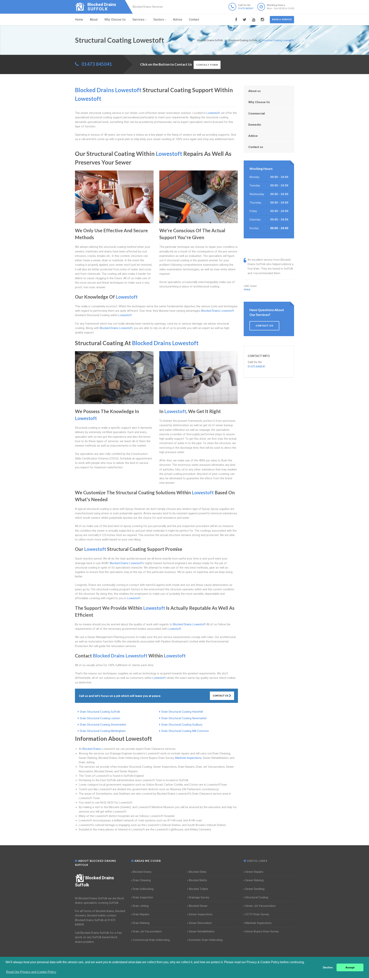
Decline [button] (328, 967)
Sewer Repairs (254, 872)
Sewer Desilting (254, 889)
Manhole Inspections (188, 758)
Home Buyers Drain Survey (262, 931)
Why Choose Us (115, 19)
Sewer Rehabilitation (201, 931)
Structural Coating (256, 897)
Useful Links (256, 860)
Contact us (255, 147)
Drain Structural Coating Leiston (100, 718)
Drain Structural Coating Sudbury (181, 724)
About (94, 19)
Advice (177, 19)
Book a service (282, 19)
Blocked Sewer (198, 906)
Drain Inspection (143, 897)
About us (254, 91)
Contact (194, 19)
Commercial (256, 113)
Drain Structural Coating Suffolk (100, 711)
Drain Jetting (141, 906)
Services (138, 19)
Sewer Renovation (200, 923)
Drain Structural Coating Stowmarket (103, 724)
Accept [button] (350, 967)
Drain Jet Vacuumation (147, 931)
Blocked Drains (91, 749)
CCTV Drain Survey (257, 914)
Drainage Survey (199, 897)
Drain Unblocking (143, 889)
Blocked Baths (198, 880)
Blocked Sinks (197, 872)
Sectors (158, 19)
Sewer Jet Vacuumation (260, 906)
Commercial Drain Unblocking (151, 940)
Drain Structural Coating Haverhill (182, 711)
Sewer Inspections (200, 914)
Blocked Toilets (198, 889)
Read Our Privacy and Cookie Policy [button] (31, 972)
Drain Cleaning (142, 880)
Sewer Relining (254, 880)
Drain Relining (141, 923)
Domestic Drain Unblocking (206, 940)
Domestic (254, 124)
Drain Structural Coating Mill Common (185, 731)
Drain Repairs (141, 914)
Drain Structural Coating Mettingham (103, 731)
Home (79, 19)
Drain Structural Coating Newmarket (184, 718)
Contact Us (221, 695)
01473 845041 (245, 8)
